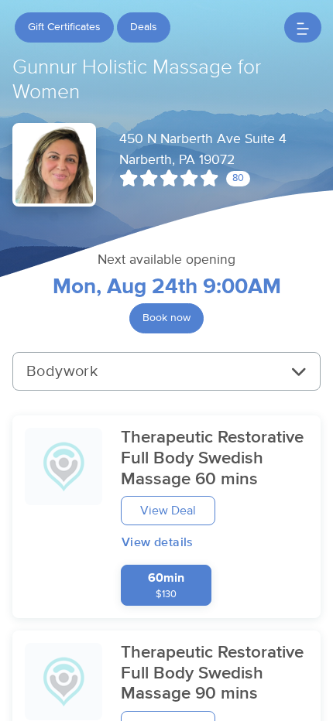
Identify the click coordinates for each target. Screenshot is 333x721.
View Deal (168, 510)
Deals (143, 27)
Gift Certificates (64, 27)
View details (158, 542)
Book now (166, 318)
